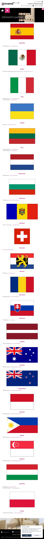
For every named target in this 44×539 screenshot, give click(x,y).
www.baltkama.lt (14, 149)
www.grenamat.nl (14, 175)
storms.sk (13, 320)
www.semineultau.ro (15, 296)
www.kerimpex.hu (12, 486)
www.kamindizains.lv (16, 343)
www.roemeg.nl (11, 273)
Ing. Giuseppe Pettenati (8, 249)
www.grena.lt (14, 150)
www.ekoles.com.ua (12, 124)
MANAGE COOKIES (16, 534)
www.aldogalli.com (16, 98)
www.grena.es (15, 46)
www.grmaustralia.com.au (16, 366)
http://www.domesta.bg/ (14, 200)
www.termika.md (15, 224)
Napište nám (37, 5)
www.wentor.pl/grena (18, 512)
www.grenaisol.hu (15, 488)
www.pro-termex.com (28, 71)
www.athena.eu (13, 99)
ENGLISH (15, 2)
